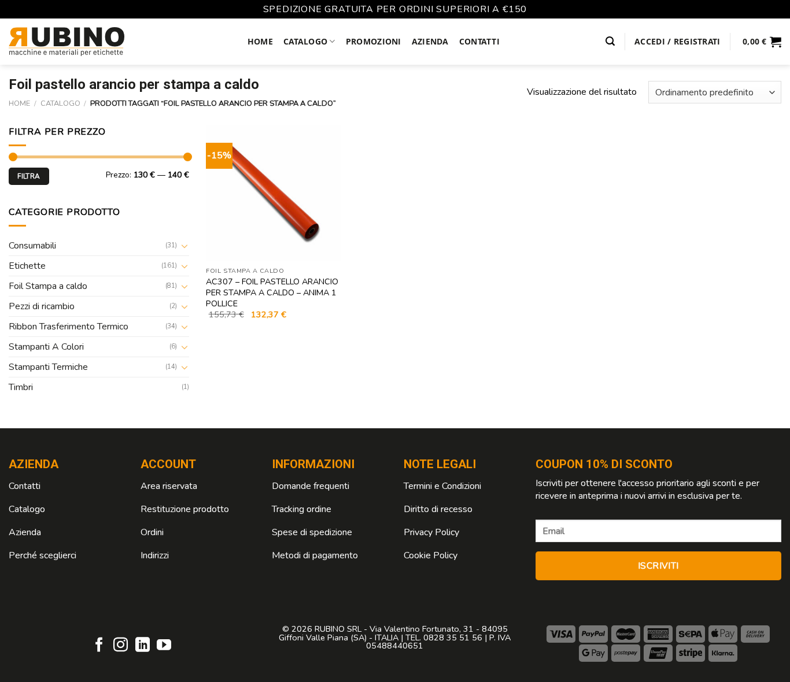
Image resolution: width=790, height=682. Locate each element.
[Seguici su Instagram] (120, 645)
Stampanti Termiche (48, 367)
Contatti (479, 41)
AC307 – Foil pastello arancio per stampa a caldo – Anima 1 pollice (272, 292)
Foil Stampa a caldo (48, 286)
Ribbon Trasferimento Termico (68, 326)
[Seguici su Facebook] (99, 645)
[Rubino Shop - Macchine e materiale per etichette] (66, 41)
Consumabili (32, 245)
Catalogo (305, 41)
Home (260, 41)
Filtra (28, 176)
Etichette (27, 266)
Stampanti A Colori (46, 346)
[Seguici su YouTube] (164, 645)
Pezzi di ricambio (42, 306)
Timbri (21, 387)
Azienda (430, 41)
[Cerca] (610, 41)
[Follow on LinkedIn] (142, 645)
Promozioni (373, 41)
